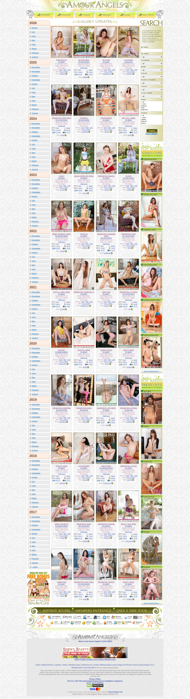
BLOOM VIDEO (83, 60)
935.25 (68, 130)
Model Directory (48, 665)
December (36, 67)
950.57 (125, 130)
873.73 (90, 594)
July (33, 32)
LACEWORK (128, 60)
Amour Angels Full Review (122, 665)
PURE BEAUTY (61, 60)
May (33, 40)
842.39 (125, 132)
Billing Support (105, 665)
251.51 (68, 132)
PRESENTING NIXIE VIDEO (61, 118)
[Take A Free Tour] (132, 613)
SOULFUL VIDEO (84, 350)
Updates (58, 665)
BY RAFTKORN (83, 62)
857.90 (125, 364)
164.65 (90, 538)
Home (38, 665)
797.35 (90, 362)
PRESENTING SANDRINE (61, 408)
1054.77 (80, 594)
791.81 (90, 72)
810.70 (135, 362)
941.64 (125, 594)
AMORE (84, 77)
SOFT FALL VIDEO (128, 118)
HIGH (60, 70)
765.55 (68, 304)
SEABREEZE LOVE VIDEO (106, 408)
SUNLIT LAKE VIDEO (128, 524)
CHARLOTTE (62, 364)
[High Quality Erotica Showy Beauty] (95, 657)
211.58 (135, 596)
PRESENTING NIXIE (128, 234)
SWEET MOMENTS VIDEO (61, 234)
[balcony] (151, 106)
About (136, 665)
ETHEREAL (84, 118)
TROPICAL (84, 234)
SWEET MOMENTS (61, 524)
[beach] (151, 123)
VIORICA (62, 74)
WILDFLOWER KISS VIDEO (84, 176)
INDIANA (107, 538)
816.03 (68, 478)
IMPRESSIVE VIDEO (84, 524)
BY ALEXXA (129, 62)
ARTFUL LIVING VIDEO (61, 292)
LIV (129, 309)
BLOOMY (61, 350)
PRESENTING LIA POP (128, 466)
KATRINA (129, 74)
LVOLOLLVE (107, 483)
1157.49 (125, 304)
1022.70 (125, 306)
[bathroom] (151, 110)
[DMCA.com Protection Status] (95, 687)
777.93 (135, 594)
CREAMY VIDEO (61, 466)
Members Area (74, 665)
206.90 (113, 422)
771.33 (90, 536)
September (36, 80)
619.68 (113, 478)
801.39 (58, 306)
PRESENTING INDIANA (106, 524)
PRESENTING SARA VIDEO (84, 582)
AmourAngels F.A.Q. (146, 665)
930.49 (103, 420)
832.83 (125, 596)
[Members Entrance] (93, 613)
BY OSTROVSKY (61, 120)
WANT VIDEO (106, 466)
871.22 (80, 364)
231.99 (90, 596)
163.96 (68, 248)
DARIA (85, 422)
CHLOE (62, 596)
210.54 (90, 74)
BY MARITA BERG (61, 236)
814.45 (80, 74)
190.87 (68, 306)
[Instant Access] (56, 613)
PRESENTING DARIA (84, 408)
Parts (79, 70)
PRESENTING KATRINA (128, 408)
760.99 (113, 420)
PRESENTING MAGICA (106, 176)
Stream (90, 70)
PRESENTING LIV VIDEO (128, 292)
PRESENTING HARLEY (106, 582)
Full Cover (83, 68)
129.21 (68, 480)
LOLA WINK (129, 541)
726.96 (103, 478)
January (35, 57)
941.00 (135, 304)
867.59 (58, 480)
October (35, 76)
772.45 (102, 250)
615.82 (68, 246)
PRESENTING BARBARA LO (84, 292)
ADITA (129, 135)
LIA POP (62, 190)
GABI (107, 425)
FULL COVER (64, 71)
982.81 (80, 362)
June (34, 36)
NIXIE (62, 135)
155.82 (135, 538)
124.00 (113, 480)
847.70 (80, 538)
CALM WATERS (83, 466)
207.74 (135, 306)
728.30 (113, 248)
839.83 (125, 538)
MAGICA (107, 132)
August (34, 28)
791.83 (90, 188)
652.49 (58, 248)
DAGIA (62, 309)
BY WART (61, 62)
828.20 (80, 190)
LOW (68, 70)
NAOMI (62, 251)
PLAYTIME (106, 60)
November (36, 71)
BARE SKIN (106, 292)
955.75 (80, 536)
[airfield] (151, 119)
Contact (96, 665)
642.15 (102, 480)
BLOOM (128, 176)
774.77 (135, 130)
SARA (85, 599)
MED (64, 70)
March (34, 49)
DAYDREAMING (106, 118)
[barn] (151, 108)
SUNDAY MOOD (106, 350)
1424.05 (58, 132)
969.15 (125, 362)
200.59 (90, 190)
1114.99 (58, 130)
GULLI (85, 193)
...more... (35, 567)
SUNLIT (61, 176)
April (33, 44)
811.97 (135, 536)
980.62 (58, 478)
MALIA (85, 480)
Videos (65, 665)
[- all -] (151, 102)
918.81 (80, 72)
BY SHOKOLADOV (106, 468)
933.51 (80, 188)
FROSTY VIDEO (128, 582)
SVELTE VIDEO (128, 350)
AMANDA (62, 483)
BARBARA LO (107, 74)
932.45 (80, 596)
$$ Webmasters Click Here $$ (82, 668)
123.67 (113, 250)
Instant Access (86, 665)
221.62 (90, 364)
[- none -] (151, 104)
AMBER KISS (61, 582)
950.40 (125, 536)
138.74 (135, 364)
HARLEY (107, 306)
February (35, 53)
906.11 (58, 304)
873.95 (103, 248)
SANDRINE (84, 132)
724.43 (58, 246)
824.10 (102, 422)
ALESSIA (129, 367)
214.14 (135, 132)
